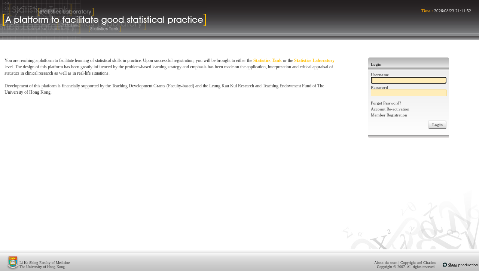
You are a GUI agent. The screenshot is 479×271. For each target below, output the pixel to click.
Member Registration (389, 115)
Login (437, 124)
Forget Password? (386, 103)
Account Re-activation (390, 109)
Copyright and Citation (418, 263)
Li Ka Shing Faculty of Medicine (44, 263)
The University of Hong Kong (42, 267)
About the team (385, 263)
